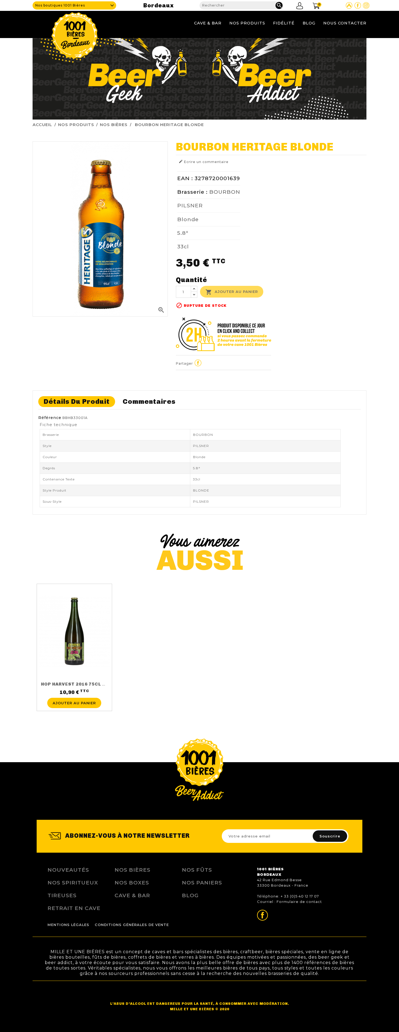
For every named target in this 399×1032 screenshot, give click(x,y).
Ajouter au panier (231, 292)
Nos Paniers (202, 882)
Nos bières (132, 870)
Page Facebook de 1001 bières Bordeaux (357, 5)
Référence (49, 417)
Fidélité (283, 23)
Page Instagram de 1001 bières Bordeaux (366, 5)
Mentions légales (68, 925)
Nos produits (247, 23)
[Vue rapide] (74, 694)
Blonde (188, 219)
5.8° (182, 233)
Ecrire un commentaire (204, 161)
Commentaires (149, 401)
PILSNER (190, 205)
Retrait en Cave (73, 908)
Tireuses (62, 895)
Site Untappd (349, 5)
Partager (198, 363)
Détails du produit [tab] (77, 401)
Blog (309, 23)
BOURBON (224, 192)
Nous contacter (344, 23)
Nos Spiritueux (72, 882)
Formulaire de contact (299, 901)
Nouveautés (68, 870)
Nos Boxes (132, 882)
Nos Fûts (197, 870)
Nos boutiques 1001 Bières (60, 5)
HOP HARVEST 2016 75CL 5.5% (77, 684)
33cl (183, 246)
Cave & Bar (207, 23)
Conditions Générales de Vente (132, 925)
